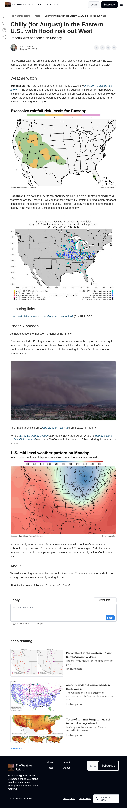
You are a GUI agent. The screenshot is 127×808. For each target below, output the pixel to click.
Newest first (103, 599)
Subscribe (109, 4)
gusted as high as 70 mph (34, 435)
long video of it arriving (55, 427)
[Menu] (121, 4)
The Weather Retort (20, 16)
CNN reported (27, 439)
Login (94, 4)
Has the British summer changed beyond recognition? (41, 316)
